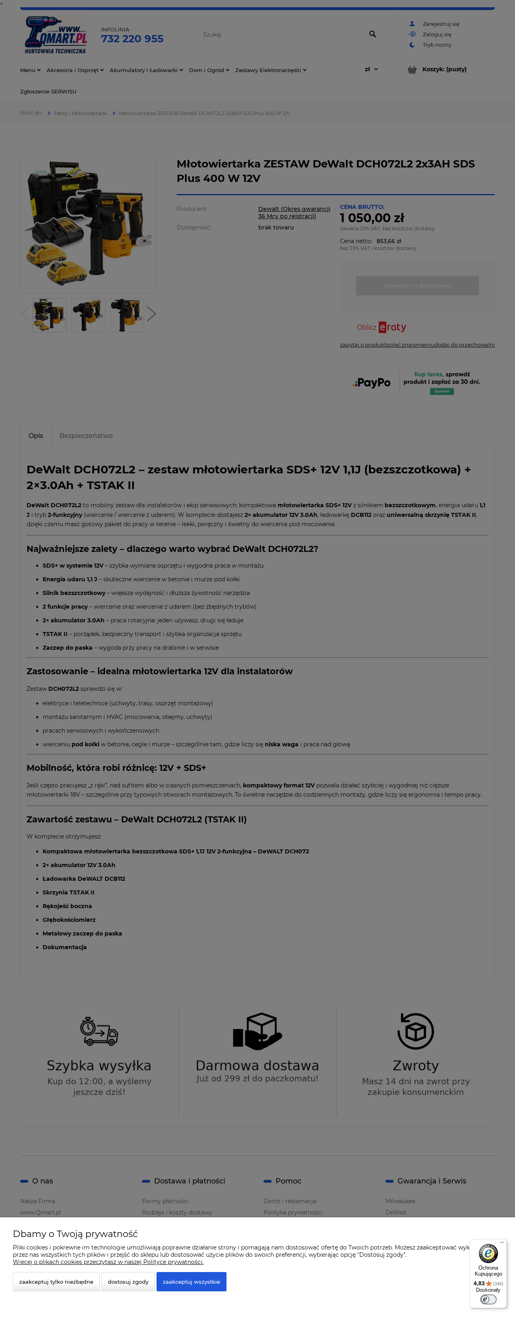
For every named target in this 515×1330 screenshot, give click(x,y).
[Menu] (502, 1244)
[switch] (488, 1299)
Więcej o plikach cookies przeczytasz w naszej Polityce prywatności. (108, 1262)
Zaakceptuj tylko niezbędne (56, 1281)
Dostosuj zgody (128, 1281)
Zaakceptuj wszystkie (191, 1281)
